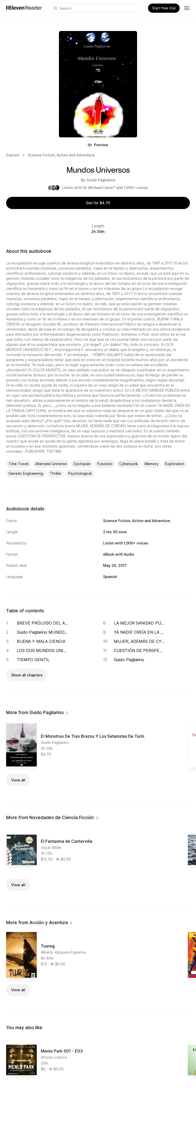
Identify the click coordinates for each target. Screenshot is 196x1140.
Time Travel (18, 464)
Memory (151, 464)
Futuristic (105, 464)
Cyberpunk (128, 464)
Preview (101, 145)
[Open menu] (187, 8)
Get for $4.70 (98, 203)
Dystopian (82, 464)
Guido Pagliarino (100, 180)
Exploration (174, 464)
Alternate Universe (51, 464)
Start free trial (164, 8)
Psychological (80, 473)
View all (18, 780)
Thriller (56, 473)
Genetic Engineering (25, 473)
